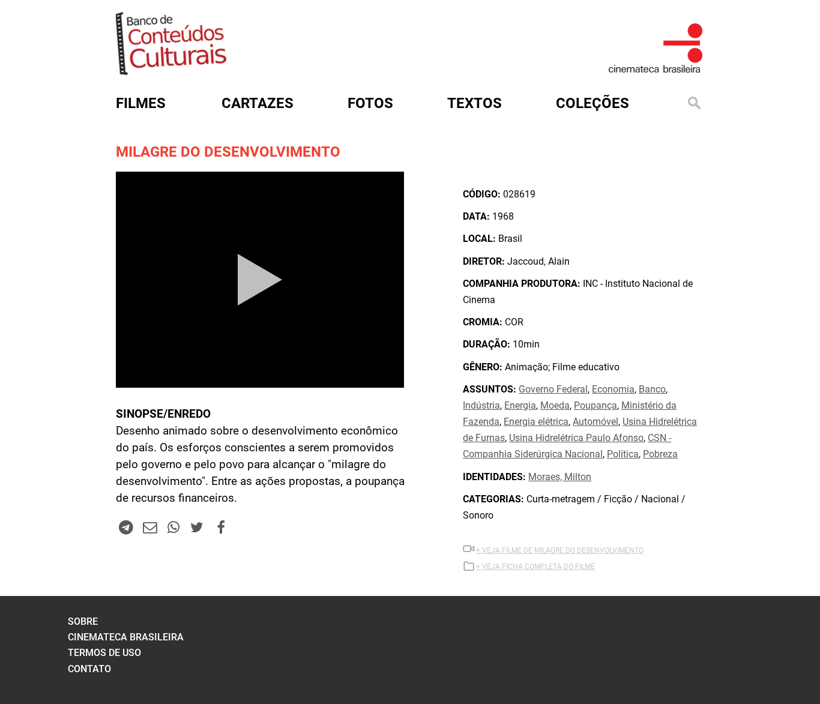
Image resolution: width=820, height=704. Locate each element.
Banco (652, 389)
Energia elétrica (536, 421)
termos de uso (104, 652)
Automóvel (595, 421)
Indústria (481, 405)
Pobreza (660, 454)
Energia (520, 405)
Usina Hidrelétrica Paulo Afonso (576, 438)
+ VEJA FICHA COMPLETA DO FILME (535, 566)
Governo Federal (553, 389)
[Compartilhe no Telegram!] (126, 527)
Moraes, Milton (559, 477)
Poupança (595, 405)
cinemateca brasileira (126, 637)
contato (89, 669)
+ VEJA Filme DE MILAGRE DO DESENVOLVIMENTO (560, 550)
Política (623, 454)
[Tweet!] (197, 527)
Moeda (555, 405)
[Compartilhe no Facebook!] (221, 527)
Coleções (592, 103)
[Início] (171, 71)
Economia (613, 389)
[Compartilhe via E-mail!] (149, 527)
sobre (83, 621)
